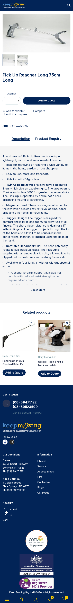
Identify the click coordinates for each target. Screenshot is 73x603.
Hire (39, 476)
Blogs (40, 487)
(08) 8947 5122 (16, 471)
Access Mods (45, 471)
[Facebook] (5, 442)
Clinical (41, 461)
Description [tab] (21, 139)
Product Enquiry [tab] (48, 139)
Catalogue (43, 492)
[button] (14, 372)
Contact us (43, 482)
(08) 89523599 (25, 407)
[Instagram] (11, 442)
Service (41, 466)
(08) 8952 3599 (16, 490)
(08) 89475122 (25, 402)
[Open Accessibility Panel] (6, 512)
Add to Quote (46, 100)
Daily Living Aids (12, 356)
